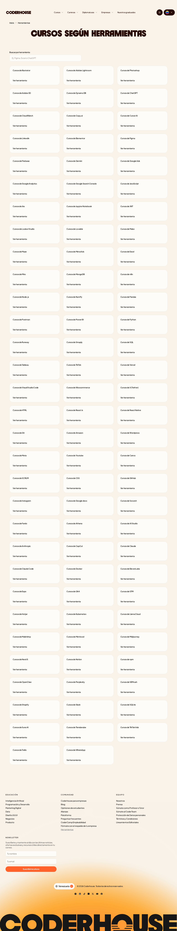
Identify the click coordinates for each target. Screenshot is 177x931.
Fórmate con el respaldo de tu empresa (79, 826)
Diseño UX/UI (12, 815)
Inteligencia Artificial (15, 800)
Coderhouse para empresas (73, 800)
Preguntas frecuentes (71, 818)
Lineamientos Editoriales (127, 822)
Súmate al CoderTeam (126, 811)
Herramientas (67, 829)
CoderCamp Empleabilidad (73, 822)
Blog (63, 804)
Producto (10, 822)
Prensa (119, 804)
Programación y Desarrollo (18, 804)
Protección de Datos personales (130, 815)
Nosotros (120, 800)
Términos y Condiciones (127, 818)
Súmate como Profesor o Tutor (130, 808)
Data (8, 811)
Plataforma (66, 815)
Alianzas (64, 811)
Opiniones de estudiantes (72, 808)
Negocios (10, 818)
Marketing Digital (13, 808)
